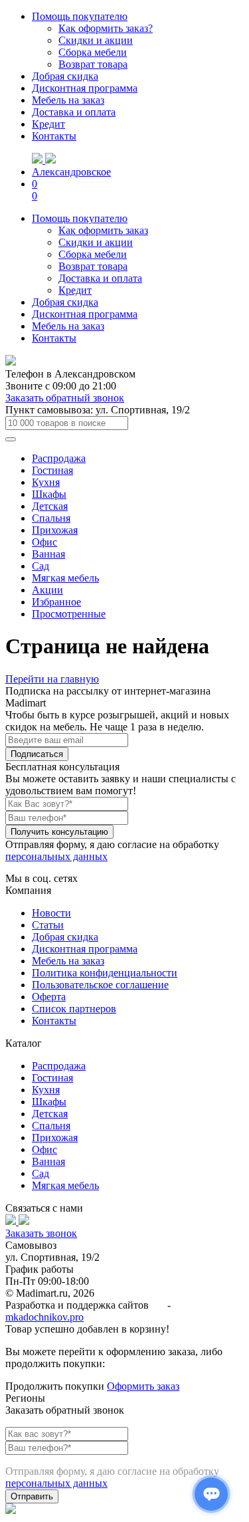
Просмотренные (69, 613)
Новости (51, 913)
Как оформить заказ (103, 230)
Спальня (51, 518)
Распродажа (59, 458)
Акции (47, 590)
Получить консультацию (59, 832)
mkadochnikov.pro (44, 1317)
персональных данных (56, 856)
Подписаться (37, 754)
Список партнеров (74, 1008)
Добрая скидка (65, 76)
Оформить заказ (143, 1386)
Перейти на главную (52, 679)
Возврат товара (92, 64)
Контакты (54, 136)
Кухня (46, 482)
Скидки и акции (95, 40)
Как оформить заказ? (105, 28)
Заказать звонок (41, 1233)
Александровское (71, 171)
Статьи (48, 924)
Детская (50, 506)
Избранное (56, 601)
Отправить (32, 1496)
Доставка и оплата (74, 112)
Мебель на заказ (68, 100)
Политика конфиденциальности (104, 972)
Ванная (48, 554)
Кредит (48, 124)
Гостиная (52, 470)
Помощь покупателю (79, 16)
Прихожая (55, 530)
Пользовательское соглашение (100, 984)
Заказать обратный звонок (64, 397)
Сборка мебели (92, 52)
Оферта (49, 996)
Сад (40, 566)
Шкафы (49, 494)
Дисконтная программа (84, 88)
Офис (44, 542)
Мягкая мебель (65, 578)
